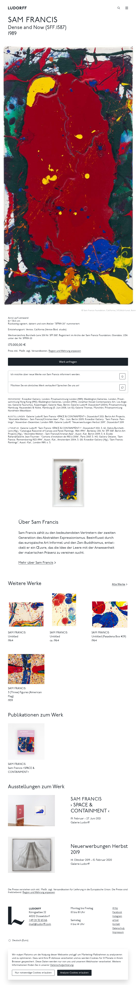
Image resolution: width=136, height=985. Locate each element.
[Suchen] (119, 8)
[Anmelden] (122, 376)
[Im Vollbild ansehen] (132, 47)
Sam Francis (33, 20)
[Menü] (127, 8)
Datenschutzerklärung (61, 965)
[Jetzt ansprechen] (122, 387)
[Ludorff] (17, 8)
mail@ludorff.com (40, 924)
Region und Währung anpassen (65, 351)
